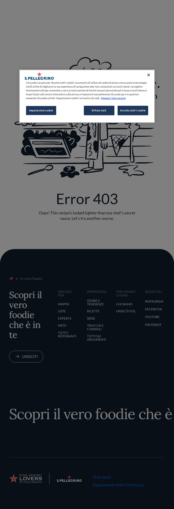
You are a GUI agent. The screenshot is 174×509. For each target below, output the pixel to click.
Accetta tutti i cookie (133, 110)
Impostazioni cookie (41, 110)
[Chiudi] (149, 75)
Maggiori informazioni (113, 98)
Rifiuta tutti (99, 110)
